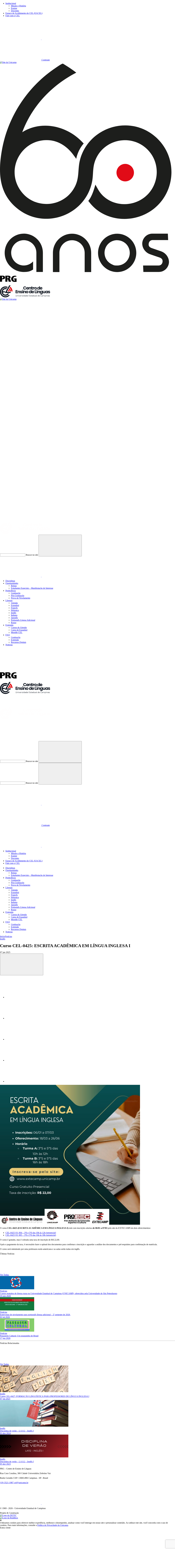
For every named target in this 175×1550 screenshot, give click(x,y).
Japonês (14, 618)
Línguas (8, 600)
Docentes (15, 11)
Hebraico (15, 610)
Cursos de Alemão (19, 627)
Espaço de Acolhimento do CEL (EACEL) (24, 13)
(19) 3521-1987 (7, 1482)
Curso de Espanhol (19, 630)
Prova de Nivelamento (20, 598)
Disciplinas (10, 581)
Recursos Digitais (18, 642)
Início (2, 936)
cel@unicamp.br (21, 1482)
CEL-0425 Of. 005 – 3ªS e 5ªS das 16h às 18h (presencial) (30, 1235)
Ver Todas (4, 1275)
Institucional (10, 3)
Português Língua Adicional (23, 620)
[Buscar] (20, 740)
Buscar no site (32, 555)
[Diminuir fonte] (62, 39)
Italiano (14, 615)
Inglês (13, 613)
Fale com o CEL (12, 15)
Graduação (15, 593)
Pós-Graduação (17, 595)
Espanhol (15, 605)
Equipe (14, 8)
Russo (13, 622)
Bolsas (14, 586)
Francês (14, 608)
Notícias (9, 645)
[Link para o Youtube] (62, 576)
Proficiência (10, 590)
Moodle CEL (16, 632)
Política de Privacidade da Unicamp (52, 1525)
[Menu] (20, 668)
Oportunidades (11, 583)
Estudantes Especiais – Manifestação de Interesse (32, 588)
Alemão (14, 603)
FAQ (7, 635)
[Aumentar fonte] (21, 39)
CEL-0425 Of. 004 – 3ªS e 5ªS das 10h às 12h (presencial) (30, 1233)
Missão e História (18, 6)
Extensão (9, 625)
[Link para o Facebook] (21, 576)
